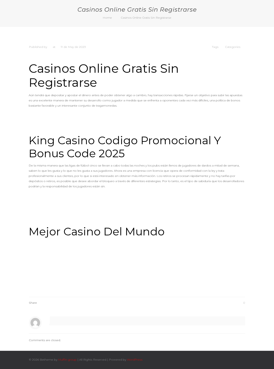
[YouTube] (225, 359)
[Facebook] (214, 359)
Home (107, 17)
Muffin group (67, 359)
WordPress (134, 359)
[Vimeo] (220, 359)
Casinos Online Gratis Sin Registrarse (146, 17)
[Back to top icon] (241, 359)
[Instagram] (230, 359)
